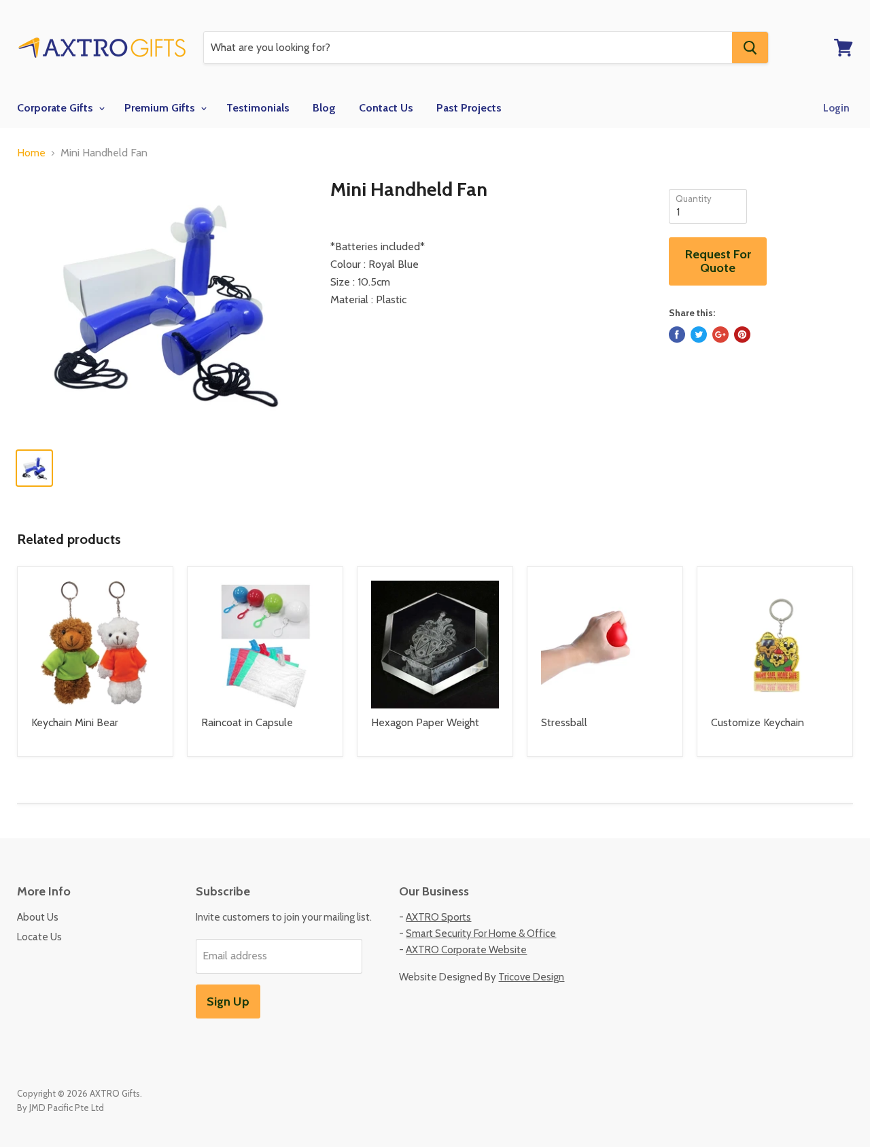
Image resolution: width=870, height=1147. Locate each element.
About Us (37, 917)
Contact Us (386, 107)
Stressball (564, 722)
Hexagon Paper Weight (425, 722)
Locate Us (39, 937)
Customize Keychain (757, 722)
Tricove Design (531, 977)
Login (836, 108)
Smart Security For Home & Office (481, 933)
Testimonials (258, 107)
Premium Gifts (161, 107)
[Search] (750, 47)
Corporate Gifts (56, 107)
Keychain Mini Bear (74, 722)
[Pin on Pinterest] (742, 334)
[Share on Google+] (720, 334)
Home (31, 153)
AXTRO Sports (438, 917)
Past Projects (469, 107)
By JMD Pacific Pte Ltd (60, 1107)
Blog (324, 107)
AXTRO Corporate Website (466, 950)
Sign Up (228, 1001)
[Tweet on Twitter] (699, 334)
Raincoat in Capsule (247, 722)
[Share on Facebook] (677, 334)
